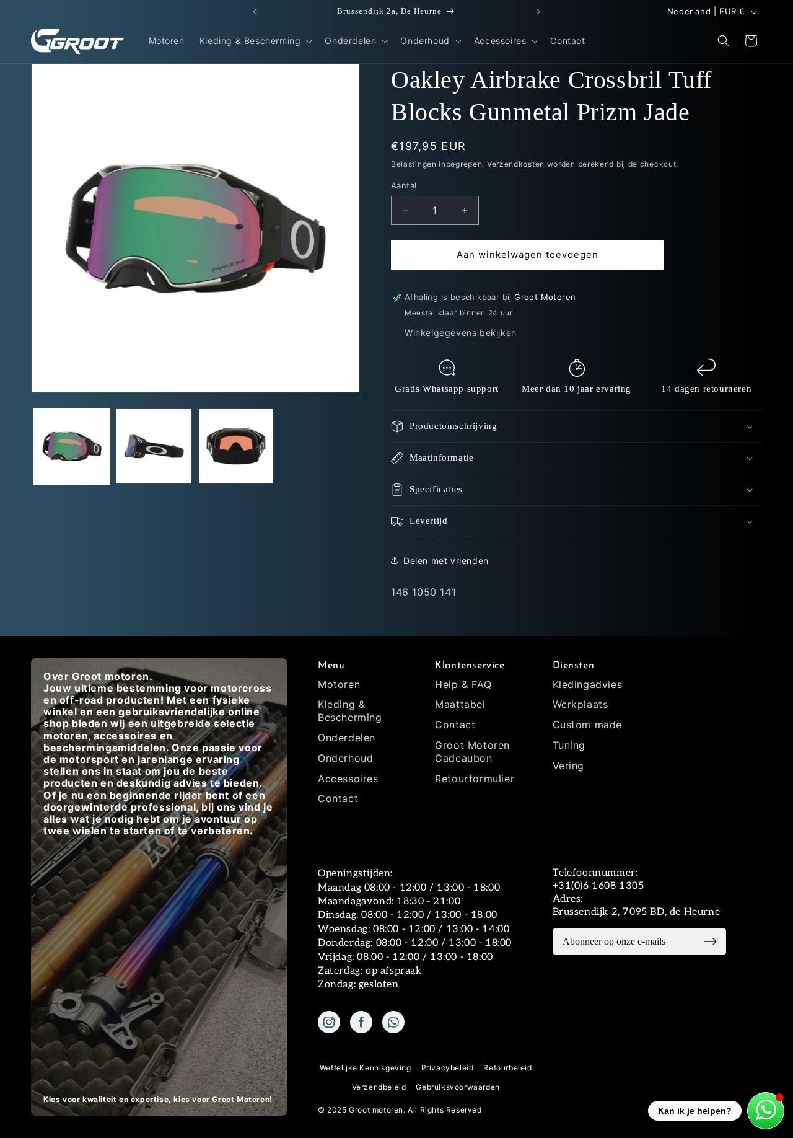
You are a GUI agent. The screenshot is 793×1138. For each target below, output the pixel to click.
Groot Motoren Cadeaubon (472, 751)
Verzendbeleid (379, 1087)
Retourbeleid (507, 1067)
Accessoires (348, 778)
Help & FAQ (463, 684)
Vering (569, 765)
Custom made (588, 724)
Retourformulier (474, 778)
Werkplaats (580, 704)
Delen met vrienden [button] (446, 560)
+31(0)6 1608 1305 (598, 886)
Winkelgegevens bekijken (461, 332)
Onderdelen (346, 737)
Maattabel (460, 704)
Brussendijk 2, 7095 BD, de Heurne (637, 912)
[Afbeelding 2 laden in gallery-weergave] (153, 446)
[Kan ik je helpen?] (765, 1110)
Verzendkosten (516, 164)
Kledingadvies (588, 684)
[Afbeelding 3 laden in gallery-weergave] (236, 446)
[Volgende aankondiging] (538, 12)
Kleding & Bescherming (350, 710)
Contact (338, 798)
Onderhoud (345, 758)
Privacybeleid (447, 1067)
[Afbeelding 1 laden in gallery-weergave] (72, 446)
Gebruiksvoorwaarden (457, 1087)
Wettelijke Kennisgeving (365, 1067)
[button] (255, 41)
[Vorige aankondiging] (254, 12)
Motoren (339, 684)
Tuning (569, 745)
